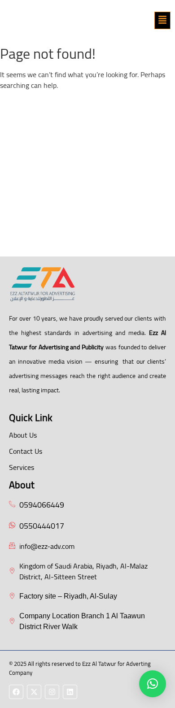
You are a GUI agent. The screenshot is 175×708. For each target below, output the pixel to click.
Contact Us (25, 451)
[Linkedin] (70, 692)
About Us (23, 435)
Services (21, 467)
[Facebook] (16, 692)
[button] (162, 20)
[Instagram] (52, 692)
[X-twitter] (34, 692)
